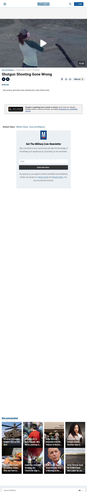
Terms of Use (43, 177)
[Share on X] (66, 79)
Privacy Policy (57, 177)
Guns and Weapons (8, 70)
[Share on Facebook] (62, 79)
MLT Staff (6, 84)
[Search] (70, 4)
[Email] (70, 79)
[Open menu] (5, 4)
